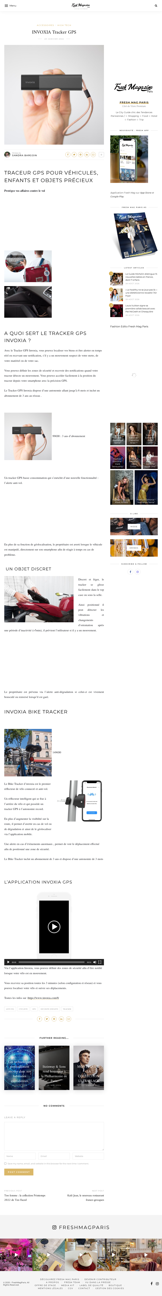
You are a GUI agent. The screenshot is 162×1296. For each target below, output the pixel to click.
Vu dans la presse (98, 1282)
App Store (145, 192)
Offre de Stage (45, 1285)
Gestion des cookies (109, 1288)
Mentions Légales (50, 1288)
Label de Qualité (91, 1285)
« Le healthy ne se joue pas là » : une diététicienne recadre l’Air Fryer (141, 292)
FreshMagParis (84, 1227)
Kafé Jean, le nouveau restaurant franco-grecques (85, 1197)
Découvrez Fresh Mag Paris (59, 1279)
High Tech (64, 25)
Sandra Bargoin (24, 155)
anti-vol (10, 1009)
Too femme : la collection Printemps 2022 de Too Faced (24, 1197)
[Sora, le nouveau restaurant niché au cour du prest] (146, 1255)
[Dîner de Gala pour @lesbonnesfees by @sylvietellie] (16, 1255)
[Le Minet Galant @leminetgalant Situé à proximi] (113, 1255)
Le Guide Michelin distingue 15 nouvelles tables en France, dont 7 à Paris (141, 277)
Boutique (115, 1285)
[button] (54, 927)
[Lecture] (8, 962)
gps (34, 1009)
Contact (84, 1288)
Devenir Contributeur (100, 1279)
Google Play (117, 196)
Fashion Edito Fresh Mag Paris (129, 326)
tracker (67, 1009)
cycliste (23, 1009)
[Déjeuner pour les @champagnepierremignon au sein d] (81, 1255)
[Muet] (94, 962)
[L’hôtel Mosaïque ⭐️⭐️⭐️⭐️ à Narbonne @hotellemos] (48, 1255)
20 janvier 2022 (54, 39)
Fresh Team (72, 1282)
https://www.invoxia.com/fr (43, 998)
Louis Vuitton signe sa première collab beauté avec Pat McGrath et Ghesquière (140, 308)
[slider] (51, 962)
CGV (70, 1288)
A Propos (52, 1282)
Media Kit (67, 1285)
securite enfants (49, 1009)
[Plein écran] (99, 962)
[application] (54, 926)
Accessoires (45, 25)
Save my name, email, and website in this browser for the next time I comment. (48, 1163)
